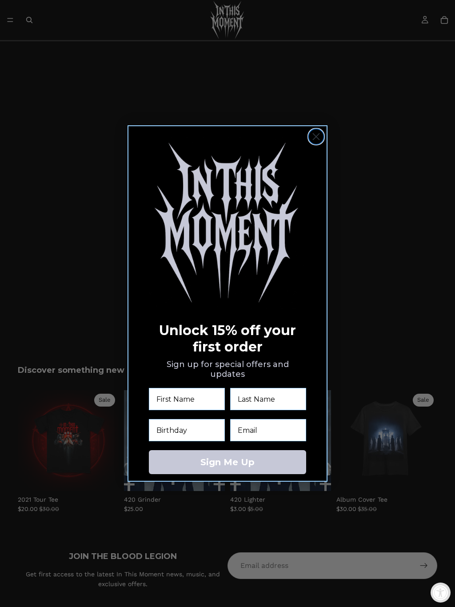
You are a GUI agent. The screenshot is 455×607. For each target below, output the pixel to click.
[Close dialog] (316, 136)
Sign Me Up (227, 462)
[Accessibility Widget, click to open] (441, 593)
